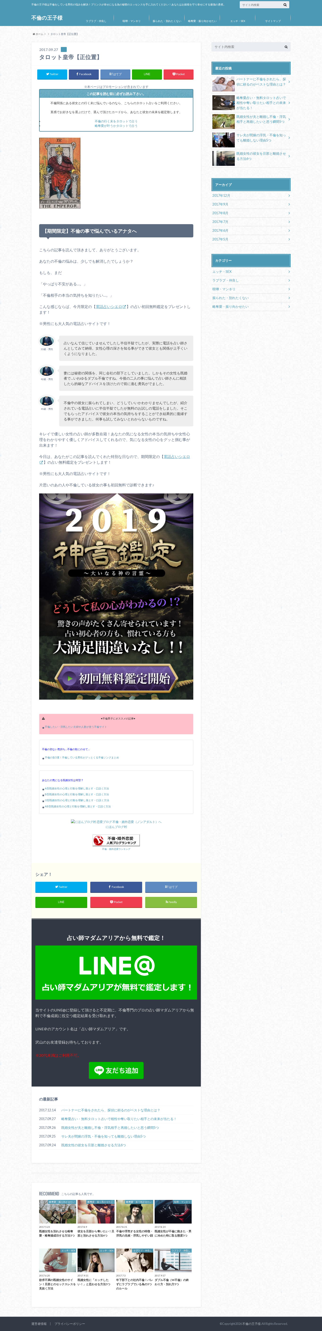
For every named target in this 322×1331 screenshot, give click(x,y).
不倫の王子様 (47, 17)
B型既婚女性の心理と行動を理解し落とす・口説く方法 (77, 794)
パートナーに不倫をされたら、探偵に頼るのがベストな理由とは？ (110, 1110)
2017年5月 (220, 239)
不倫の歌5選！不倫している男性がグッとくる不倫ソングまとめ (82, 757)
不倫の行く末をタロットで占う (116, 121)
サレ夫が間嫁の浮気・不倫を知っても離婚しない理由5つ (103, 1136)
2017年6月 (220, 230)
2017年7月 (220, 222)
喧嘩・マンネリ (132, 20)
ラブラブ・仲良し (96, 20)
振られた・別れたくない (167, 20)
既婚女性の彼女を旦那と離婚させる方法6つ (93, 1145)
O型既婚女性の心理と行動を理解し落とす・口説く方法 (77, 800)
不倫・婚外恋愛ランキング (116, 848)
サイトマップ (273, 20)
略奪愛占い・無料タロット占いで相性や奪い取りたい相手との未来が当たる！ (119, 1119)
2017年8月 (220, 213)
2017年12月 (221, 195)
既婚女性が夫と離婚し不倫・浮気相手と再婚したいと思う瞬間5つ (110, 1128)
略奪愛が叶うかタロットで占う (116, 126)
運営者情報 (39, 1324)
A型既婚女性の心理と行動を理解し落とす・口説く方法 (77, 788)
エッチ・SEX (237, 20)
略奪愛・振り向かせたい (202, 20)
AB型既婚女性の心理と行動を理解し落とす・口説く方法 (78, 806)
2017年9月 (220, 204)
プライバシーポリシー (69, 1324)
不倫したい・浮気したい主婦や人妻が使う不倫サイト (76, 726)
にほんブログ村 (116, 827)
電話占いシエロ (109, 306)
